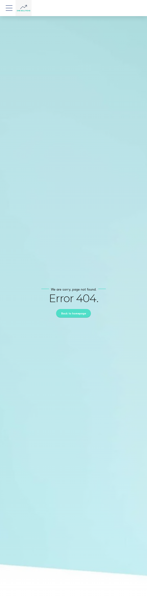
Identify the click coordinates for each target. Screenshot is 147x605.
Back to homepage (73, 313)
